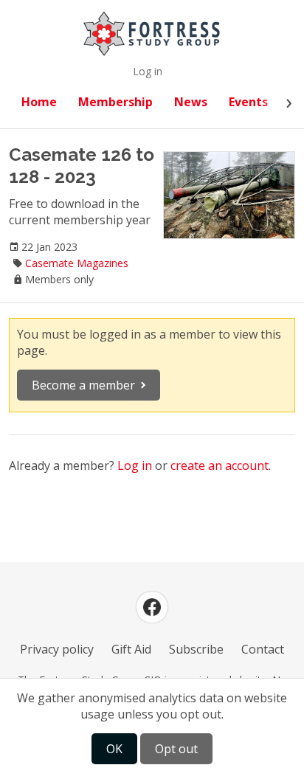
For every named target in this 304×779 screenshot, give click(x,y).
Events (248, 102)
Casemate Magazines (76, 263)
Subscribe (196, 649)
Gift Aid (131, 649)
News (190, 102)
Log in (147, 71)
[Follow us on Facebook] (152, 607)
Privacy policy (57, 649)
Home (39, 102)
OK (114, 749)
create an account (219, 465)
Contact (262, 649)
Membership (115, 102)
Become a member (83, 385)
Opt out (176, 749)
